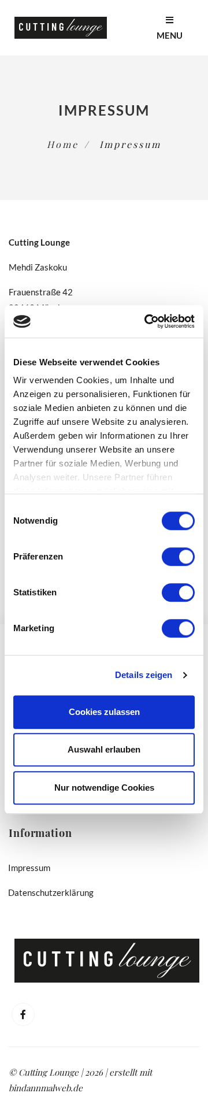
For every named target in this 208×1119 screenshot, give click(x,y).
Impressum (29, 867)
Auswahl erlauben (104, 749)
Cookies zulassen (104, 712)
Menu (170, 35)
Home (63, 144)
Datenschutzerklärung (51, 892)
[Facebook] (23, 1014)
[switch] (178, 556)
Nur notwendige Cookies (104, 787)
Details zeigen (143, 675)
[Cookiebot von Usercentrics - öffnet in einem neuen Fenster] (147, 321)
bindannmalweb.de (46, 1088)
